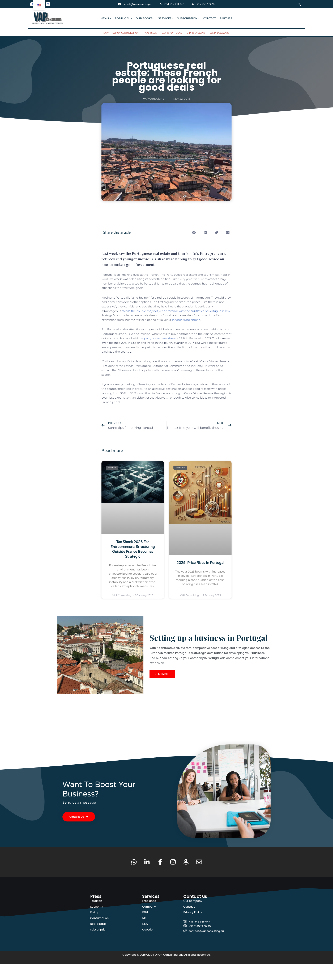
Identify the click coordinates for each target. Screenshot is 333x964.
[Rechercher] (299, 4)
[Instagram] (173, 862)
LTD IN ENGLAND (196, 32)
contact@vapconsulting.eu (137, 4)
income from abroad (186, 320)
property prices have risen (157, 338)
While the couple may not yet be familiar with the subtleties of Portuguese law (176, 311)
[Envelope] (199, 862)
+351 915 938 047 (174, 4)
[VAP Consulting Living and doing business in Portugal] (47, 18)
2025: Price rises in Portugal (200, 563)
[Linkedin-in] (147, 862)
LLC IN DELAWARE (219, 32)
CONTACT (209, 18)
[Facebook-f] (160, 862)
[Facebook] (32, 4)
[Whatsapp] (48, 4)
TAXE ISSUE (150, 32)
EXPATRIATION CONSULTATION (121, 32)
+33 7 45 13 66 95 (205, 4)
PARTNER (226, 18)
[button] (110, 18)
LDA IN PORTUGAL (172, 32)
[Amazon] (186, 862)
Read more (162, 674)
